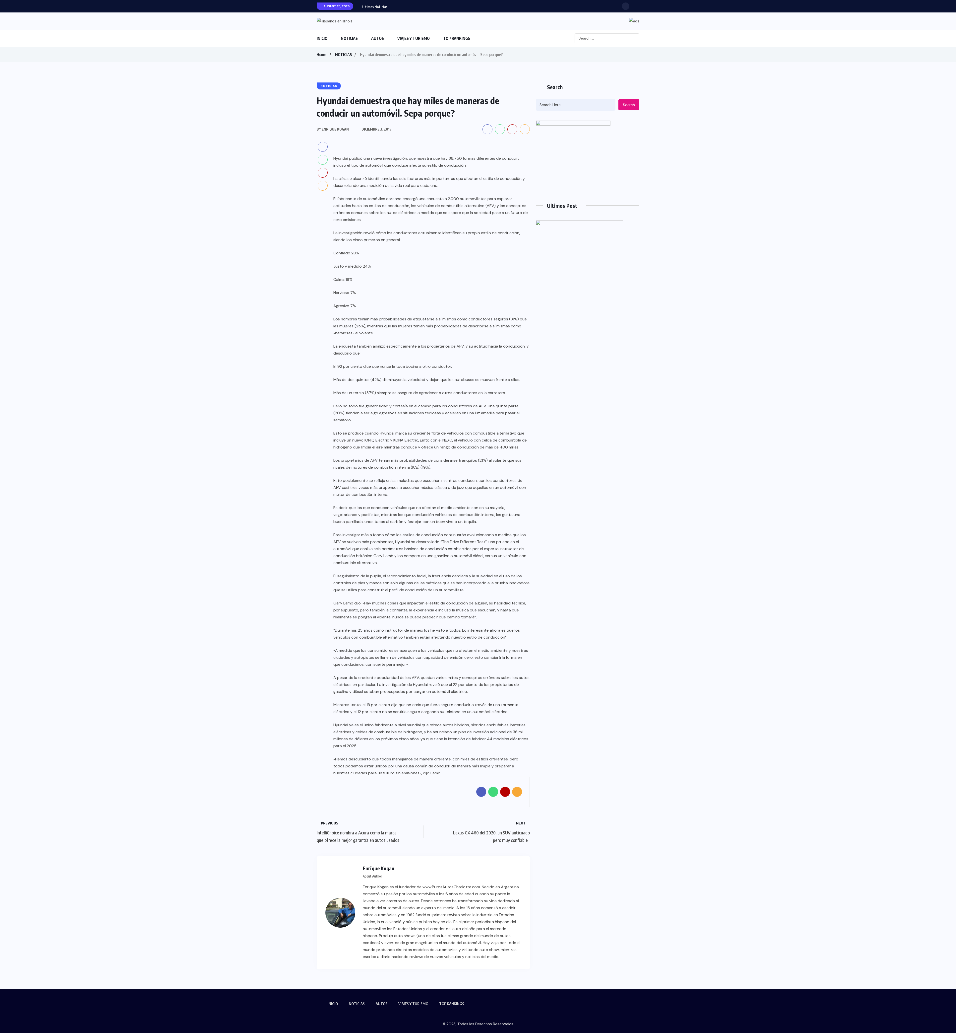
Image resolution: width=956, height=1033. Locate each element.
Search (629, 104)
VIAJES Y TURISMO (413, 38)
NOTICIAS (349, 38)
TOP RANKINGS (456, 38)
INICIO (322, 38)
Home (321, 54)
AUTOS (377, 38)
